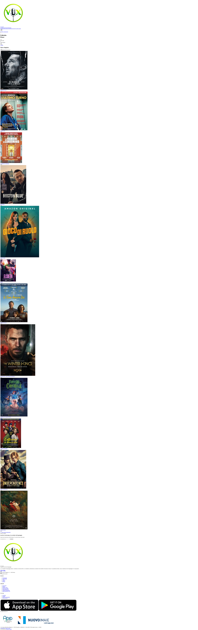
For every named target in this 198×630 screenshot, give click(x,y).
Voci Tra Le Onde (5, 588)
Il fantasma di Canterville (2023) (5, 417)
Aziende (9, 28)
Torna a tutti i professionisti (6, 532)
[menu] (1, 30)
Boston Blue (2, 204)
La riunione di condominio (4, 163)
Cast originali (4, 578)
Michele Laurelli (9, 629)
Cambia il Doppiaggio (6, 590)
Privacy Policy (5, 628)
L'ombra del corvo (3, 90)
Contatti (19, 28)
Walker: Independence (4, 489)
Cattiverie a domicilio (3, 448)
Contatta (1, 45)
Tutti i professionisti (5, 31)
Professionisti (2, 28)
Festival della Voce (5, 589)
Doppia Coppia (4, 587)
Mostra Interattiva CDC (6, 591)
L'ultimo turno (2, 130)
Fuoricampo (13, 28)
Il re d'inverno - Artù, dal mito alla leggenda (7, 376)
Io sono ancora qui (3, 322)
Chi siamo (16, 28)
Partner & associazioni (6, 597)
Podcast (3, 586)
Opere (7, 28)
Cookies (1, 628)
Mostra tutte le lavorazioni (6, 50)
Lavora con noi (4, 598)
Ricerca (3, 581)
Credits (9, 628)
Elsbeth (1, 282)
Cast (5, 28)
